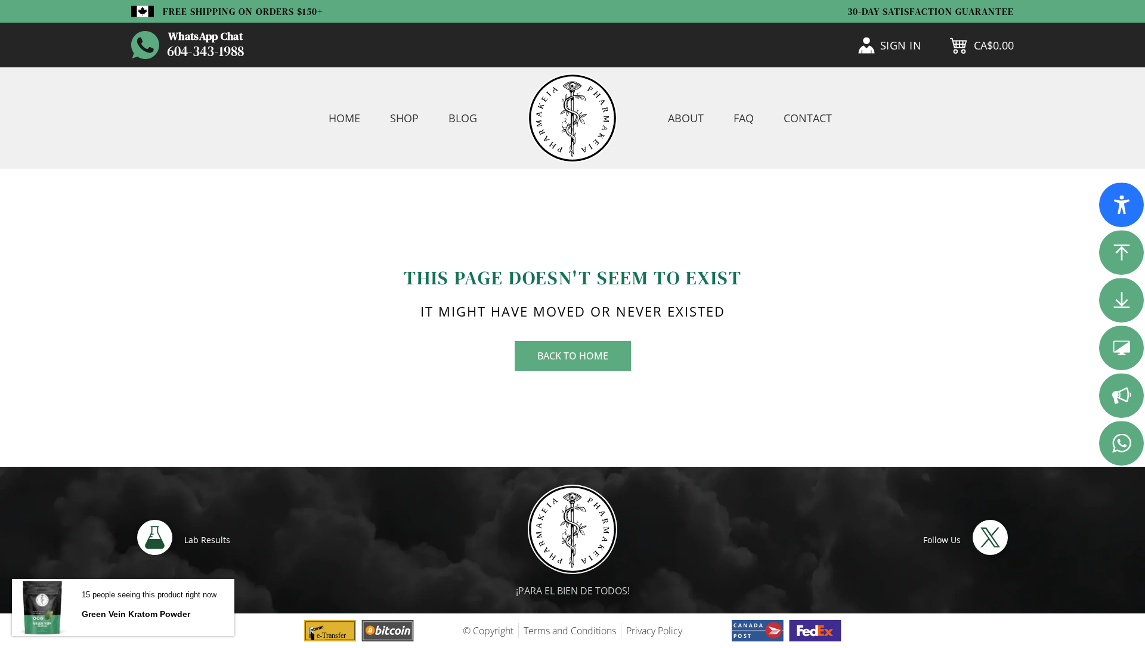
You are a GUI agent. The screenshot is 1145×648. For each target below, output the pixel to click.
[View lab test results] (154, 537)
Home (344, 118)
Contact (808, 118)
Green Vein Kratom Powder (136, 614)
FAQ (744, 118)
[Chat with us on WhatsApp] (145, 45)
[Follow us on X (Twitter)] (990, 537)
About (686, 118)
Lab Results (207, 539)
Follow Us (942, 539)
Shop (404, 118)
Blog (462, 118)
